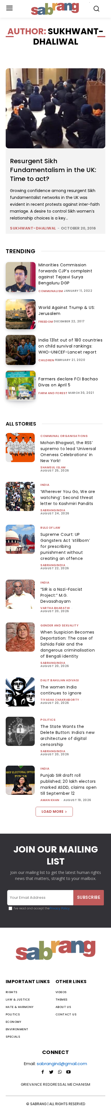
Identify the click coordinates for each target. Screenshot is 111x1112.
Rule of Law (50, 528)
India (45, 485)
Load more (52, 811)
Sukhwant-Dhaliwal (33, 228)
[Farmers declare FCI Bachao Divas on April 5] (21, 386)
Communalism (50, 291)
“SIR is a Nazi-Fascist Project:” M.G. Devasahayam (61, 595)
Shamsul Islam (53, 467)
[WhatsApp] (60, 1072)
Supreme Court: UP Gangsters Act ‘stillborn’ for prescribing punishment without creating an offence (65, 546)
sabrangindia (52, 510)
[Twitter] (51, 1072)
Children (46, 360)
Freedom (45, 321)
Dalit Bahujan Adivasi (59, 680)
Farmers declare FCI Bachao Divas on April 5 (68, 382)
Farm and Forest (53, 393)
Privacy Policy (60, 908)
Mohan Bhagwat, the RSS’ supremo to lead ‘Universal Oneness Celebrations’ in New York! (68, 452)
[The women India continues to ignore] (20, 691)
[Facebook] (42, 1072)
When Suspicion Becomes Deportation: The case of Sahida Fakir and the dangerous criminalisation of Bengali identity (67, 644)
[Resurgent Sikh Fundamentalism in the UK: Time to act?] (55, 108)
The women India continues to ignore (61, 690)
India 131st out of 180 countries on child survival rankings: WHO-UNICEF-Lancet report (70, 346)
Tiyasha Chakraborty (59, 700)
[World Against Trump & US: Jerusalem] (21, 314)
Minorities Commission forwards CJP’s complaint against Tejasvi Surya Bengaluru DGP (65, 274)
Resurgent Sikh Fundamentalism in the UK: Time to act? (53, 170)
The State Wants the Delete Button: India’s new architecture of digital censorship (67, 735)
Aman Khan (49, 800)
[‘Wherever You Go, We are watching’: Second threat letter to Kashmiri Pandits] (20, 496)
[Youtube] (68, 1072)
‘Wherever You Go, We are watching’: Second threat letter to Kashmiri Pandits (67, 497)
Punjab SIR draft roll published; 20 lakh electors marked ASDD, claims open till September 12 (68, 784)
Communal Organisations (64, 436)
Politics (48, 720)
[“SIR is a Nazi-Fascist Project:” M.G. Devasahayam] (20, 594)
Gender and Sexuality (59, 625)
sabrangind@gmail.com (62, 1064)
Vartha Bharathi (55, 608)
